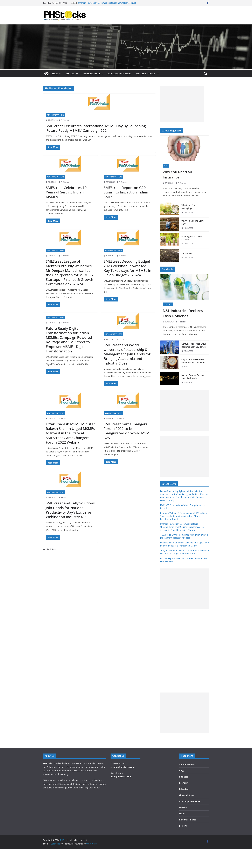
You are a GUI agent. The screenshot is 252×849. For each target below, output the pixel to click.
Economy (183, 782)
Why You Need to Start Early (192, 222)
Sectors (70, 73)
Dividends (168, 304)
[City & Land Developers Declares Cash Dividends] (169, 363)
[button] (59, 74)
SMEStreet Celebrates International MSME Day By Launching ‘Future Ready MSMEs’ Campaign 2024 (96, 128)
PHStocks (65, 120)
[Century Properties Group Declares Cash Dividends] (169, 347)
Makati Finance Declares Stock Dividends (193, 377)
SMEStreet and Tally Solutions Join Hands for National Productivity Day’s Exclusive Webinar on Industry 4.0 (70, 510)
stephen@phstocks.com (122, 767)
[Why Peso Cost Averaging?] (169, 209)
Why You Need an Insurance (177, 174)
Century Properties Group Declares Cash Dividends (194, 345)
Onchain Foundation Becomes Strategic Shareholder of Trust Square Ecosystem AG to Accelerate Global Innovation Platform (182, 526)
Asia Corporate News (119, 73)
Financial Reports (93, 73)
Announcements (187, 764)
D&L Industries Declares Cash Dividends (183, 313)
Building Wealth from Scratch (191, 238)
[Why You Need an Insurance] (184, 148)
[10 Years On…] (169, 255)
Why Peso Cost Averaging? (188, 207)
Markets (183, 807)
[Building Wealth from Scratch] (169, 240)
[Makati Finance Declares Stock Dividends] (169, 379)
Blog (166, 166)
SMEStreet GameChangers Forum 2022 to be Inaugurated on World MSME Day (127, 431)
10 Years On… (188, 253)
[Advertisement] (182, 104)
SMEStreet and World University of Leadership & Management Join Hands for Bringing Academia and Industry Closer (127, 354)
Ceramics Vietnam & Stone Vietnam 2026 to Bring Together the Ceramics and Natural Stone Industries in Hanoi (183, 516)
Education (184, 789)
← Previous (49, 549)
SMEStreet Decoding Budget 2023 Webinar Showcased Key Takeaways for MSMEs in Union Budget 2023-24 (127, 268)
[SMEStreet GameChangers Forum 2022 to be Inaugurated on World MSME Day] (128, 400)
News (55, 73)
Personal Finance (145, 73)
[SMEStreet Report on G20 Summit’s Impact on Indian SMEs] (128, 163)
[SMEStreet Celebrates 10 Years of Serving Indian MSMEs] (70, 163)
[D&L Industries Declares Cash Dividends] (184, 287)
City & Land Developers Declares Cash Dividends (193, 361)
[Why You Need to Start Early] (169, 224)
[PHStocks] (126, 26)
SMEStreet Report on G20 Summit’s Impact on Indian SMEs (126, 192)
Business (183, 776)
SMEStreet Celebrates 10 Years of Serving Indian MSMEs (66, 192)
